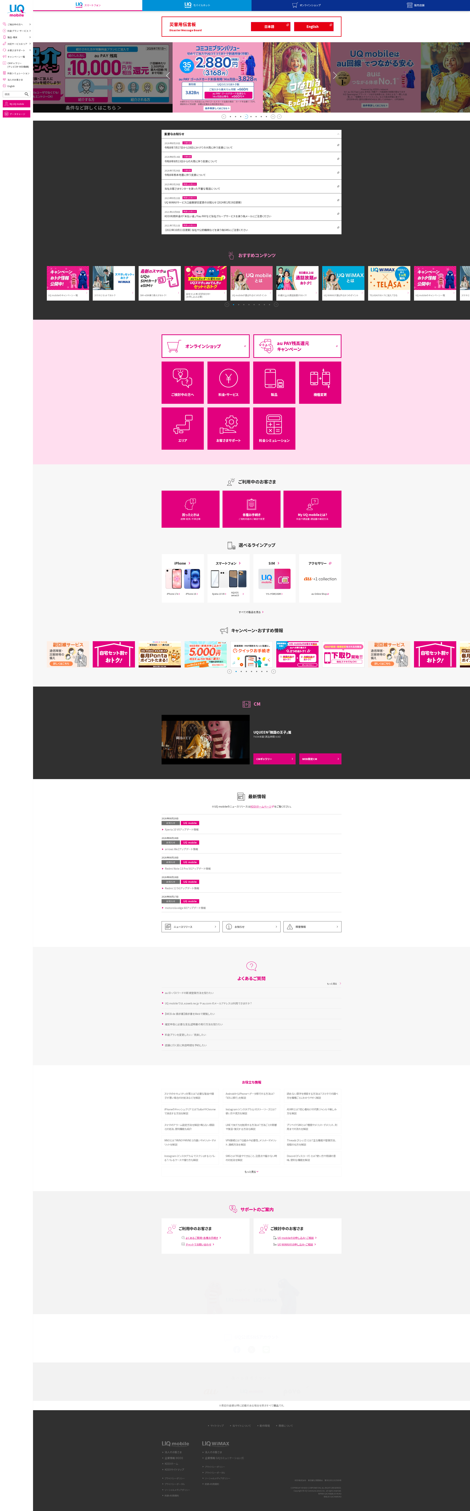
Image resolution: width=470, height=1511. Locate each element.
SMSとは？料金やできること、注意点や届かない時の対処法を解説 (251, 1158)
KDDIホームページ (261, 806)
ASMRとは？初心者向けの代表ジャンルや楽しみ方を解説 (312, 1111)
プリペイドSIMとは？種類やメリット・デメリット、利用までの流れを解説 (312, 1127)
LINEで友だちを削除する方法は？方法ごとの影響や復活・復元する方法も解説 (251, 1127)
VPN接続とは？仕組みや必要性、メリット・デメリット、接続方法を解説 (251, 1142)
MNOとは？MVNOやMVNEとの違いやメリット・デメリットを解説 (190, 1142)
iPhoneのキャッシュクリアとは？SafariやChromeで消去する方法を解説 (190, 1111)
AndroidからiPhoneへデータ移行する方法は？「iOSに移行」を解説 (250, 1095)
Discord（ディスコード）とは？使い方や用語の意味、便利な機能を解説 (311, 1158)
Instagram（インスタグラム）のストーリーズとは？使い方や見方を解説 (251, 1111)
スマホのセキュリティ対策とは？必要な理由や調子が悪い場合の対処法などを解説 (189, 1095)
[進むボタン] (279, 116)
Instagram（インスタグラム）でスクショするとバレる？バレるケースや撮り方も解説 (189, 1158)
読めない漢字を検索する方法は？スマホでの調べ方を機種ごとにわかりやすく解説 (312, 1095)
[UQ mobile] (16, 11)
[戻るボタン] (224, 116)
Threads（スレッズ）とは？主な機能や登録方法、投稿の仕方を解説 (311, 1142)
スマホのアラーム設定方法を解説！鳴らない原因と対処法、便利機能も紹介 (189, 1127)
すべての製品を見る (250, 612)
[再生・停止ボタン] (273, 116)
